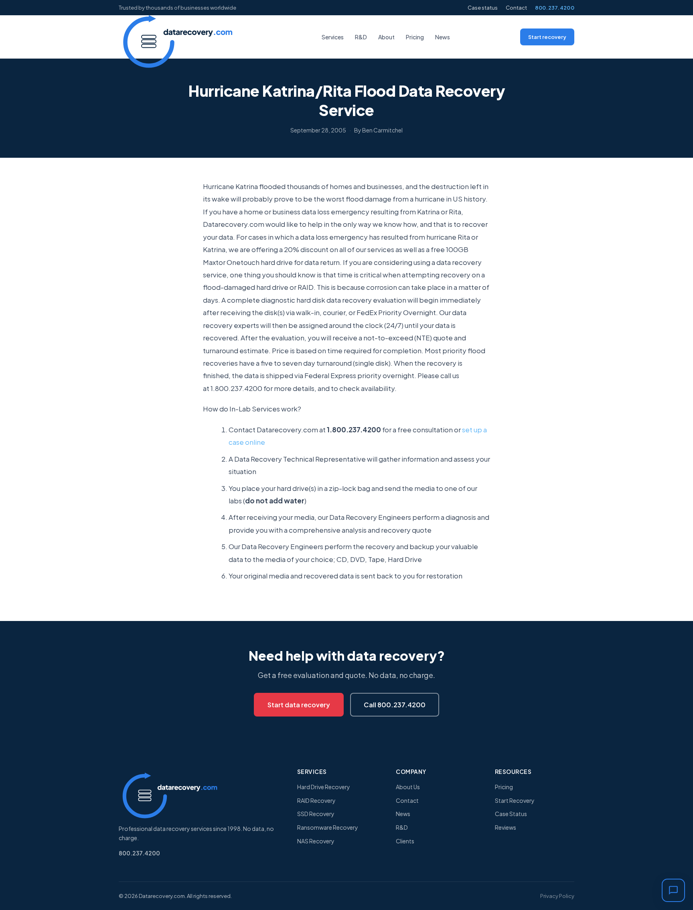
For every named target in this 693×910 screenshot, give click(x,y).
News (442, 37)
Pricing (415, 37)
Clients (405, 841)
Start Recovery (515, 800)
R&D (361, 37)
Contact (516, 7)
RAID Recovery (316, 800)
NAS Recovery (315, 841)
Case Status (511, 813)
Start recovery (547, 37)
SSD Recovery (315, 813)
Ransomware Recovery (327, 827)
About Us (408, 786)
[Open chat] (673, 890)
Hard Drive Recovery (323, 786)
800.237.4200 (554, 7)
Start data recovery (298, 704)
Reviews (505, 827)
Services (333, 37)
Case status (483, 7)
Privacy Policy (557, 896)
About (386, 37)
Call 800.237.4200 (395, 704)
